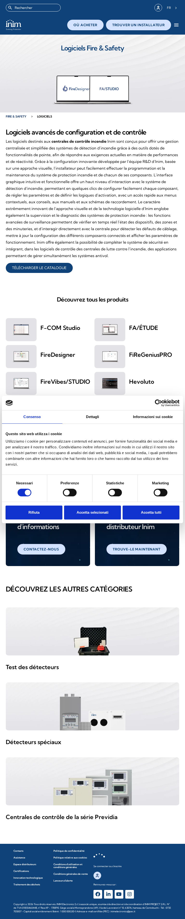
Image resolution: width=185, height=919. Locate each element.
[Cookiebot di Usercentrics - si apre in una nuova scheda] (158, 403)
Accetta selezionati (92, 512)
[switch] (70, 492)
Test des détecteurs (32, 667)
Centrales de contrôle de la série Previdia (62, 816)
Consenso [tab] (32, 417)
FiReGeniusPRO (150, 354)
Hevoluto (141, 381)
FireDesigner (57, 354)
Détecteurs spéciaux (33, 742)
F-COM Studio (60, 327)
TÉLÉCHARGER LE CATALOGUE (39, 267)
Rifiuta (34, 512)
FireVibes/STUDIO (65, 381)
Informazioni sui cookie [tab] (153, 417)
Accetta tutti (151, 512)
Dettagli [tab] (92, 417)
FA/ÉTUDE (143, 327)
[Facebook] (97, 894)
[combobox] (33, 8)
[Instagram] (129, 894)
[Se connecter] (158, 8)
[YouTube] (119, 894)
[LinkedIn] (108, 894)
